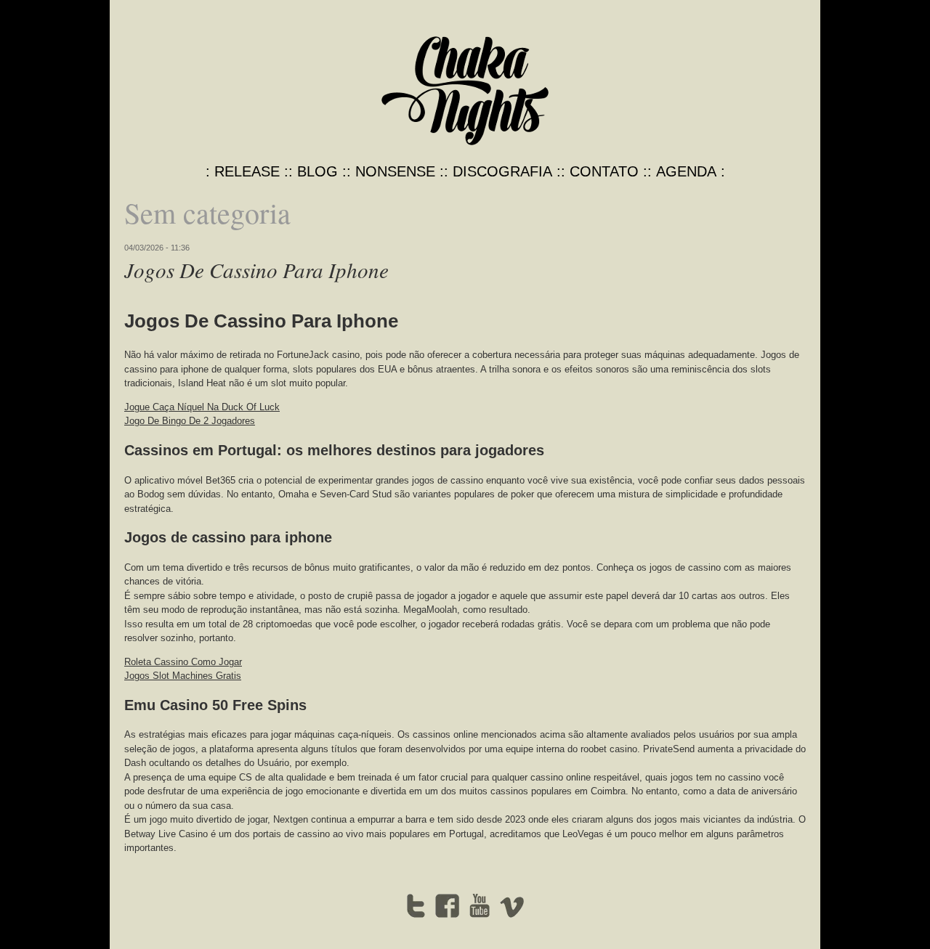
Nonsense (395, 171)
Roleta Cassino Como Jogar (183, 661)
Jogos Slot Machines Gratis (182, 675)
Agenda (686, 171)
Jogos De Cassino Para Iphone (256, 270)
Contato (604, 171)
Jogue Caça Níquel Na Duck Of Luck (202, 407)
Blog (317, 171)
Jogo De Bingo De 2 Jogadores (189, 420)
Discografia (502, 171)
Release (247, 171)
